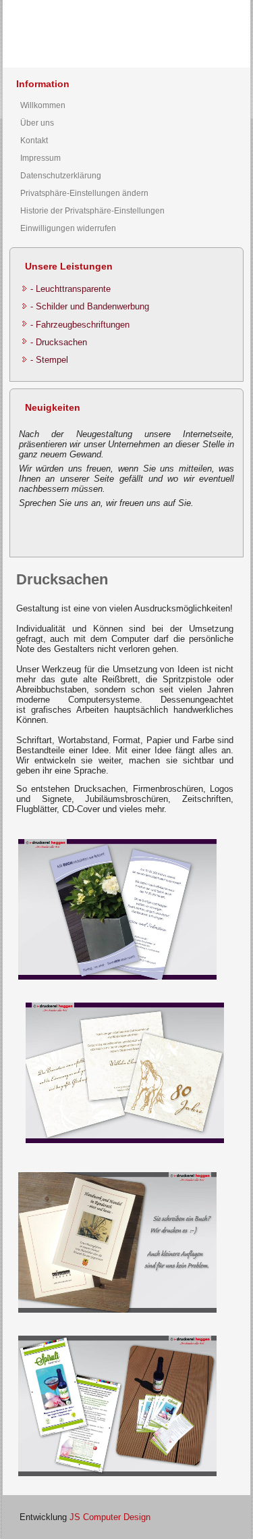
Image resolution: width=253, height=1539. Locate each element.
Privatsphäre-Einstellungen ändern (84, 193)
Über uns (37, 123)
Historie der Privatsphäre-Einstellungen (92, 211)
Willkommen (42, 105)
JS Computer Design (109, 1517)
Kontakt (34, 140)
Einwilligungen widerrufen (68, 228)
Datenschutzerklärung (60, 175)
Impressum (40, 158)
